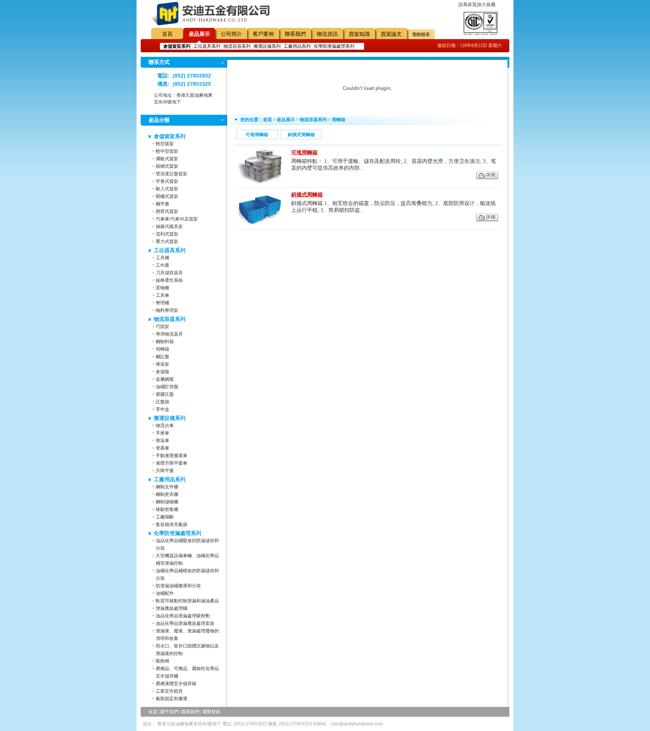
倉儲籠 (162, 371)
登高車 (162, 448)
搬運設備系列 (267, 46)
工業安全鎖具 (169, 691)
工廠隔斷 (165, 517)
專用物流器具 (169, 334)
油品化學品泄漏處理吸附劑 (183, 616)
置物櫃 (162, 287)
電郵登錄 (211, 711)
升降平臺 (165, 470)
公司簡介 (231, 34)
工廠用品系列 (297, 46)
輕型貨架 (165, 143)
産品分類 (159, 120)
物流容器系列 (237, 46)
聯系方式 (159, 62)
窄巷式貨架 (167, 181)
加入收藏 (486, 4)
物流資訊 (327, 34)
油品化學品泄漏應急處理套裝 (185, 623)
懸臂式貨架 (167, 211)
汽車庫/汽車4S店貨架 (177, 219)
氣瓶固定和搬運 (171, 698)
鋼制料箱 (165, 341)
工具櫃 (162, 257)
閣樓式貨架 (167, 196)
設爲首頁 (468, 4)
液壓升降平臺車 (171, 463)
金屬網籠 (165, 379)
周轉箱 (162, 349)
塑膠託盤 (165, 394)
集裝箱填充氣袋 (171, 524)
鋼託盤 (162, 356)
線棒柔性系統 (169, 280)
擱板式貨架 (167, 158)
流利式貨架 (167, 234)
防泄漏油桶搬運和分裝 (178, 585)
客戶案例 (263, 34)
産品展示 (199, 34)
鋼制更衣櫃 (167, 494)
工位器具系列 (206, 46)
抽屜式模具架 (169, 226)
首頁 (167, 34)
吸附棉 (162, 661)
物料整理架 (167, 310)
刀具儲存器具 (169, 272)
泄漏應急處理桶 (171, 608)
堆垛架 (162, 364)
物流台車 (165, 425)
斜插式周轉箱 (301, 134)
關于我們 (169, 711)
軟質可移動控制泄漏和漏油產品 (187, 600)
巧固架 (162, 326)
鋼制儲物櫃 (167, 502)
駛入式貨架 (167, 188)
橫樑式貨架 (167, 166)
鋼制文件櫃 (167, 486)
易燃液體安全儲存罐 (176, 683)
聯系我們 (295, 34)
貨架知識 (359, 34)
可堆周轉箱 (257, 134)
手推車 (162, 433)
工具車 (162, 295)
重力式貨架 (167, 241)
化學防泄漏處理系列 (334, 46)
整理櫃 (162, 302)
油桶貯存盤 (167, 386)
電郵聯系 (421, 34)
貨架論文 (391, 34)
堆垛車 (162, 440)
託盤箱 (162, 401)
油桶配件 (165, 593)
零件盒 (162, 409)
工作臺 (162, 265)
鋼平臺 (162, 204)
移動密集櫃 (167, 509)
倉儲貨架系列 (169, 136)
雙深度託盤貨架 (171, 173)
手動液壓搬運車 (171, 455)
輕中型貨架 (167, 151)
